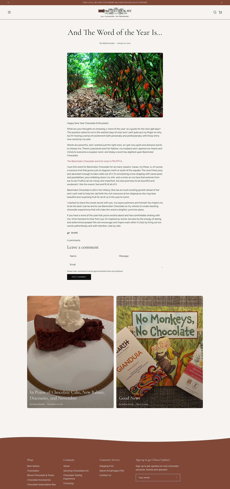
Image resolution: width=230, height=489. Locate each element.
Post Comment (79, 277)
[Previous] (8, 2)
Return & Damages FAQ (112, 470)
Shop (30, 460)
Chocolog (68, 483)
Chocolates (33, 470)
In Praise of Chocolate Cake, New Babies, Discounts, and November (67, 395)
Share (74, 233)
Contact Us (105, 475)
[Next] (221, 2)
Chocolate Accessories (39, 480)
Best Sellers (33, 466)
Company (69, 460)
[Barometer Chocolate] (115, 12)
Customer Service (110, 460)
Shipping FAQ (107, 466)
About (66, 466)
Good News (129, 398)
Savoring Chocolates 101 (76, 470)
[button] (215, 12)
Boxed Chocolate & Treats (40, 475)
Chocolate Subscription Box (41, 484)
